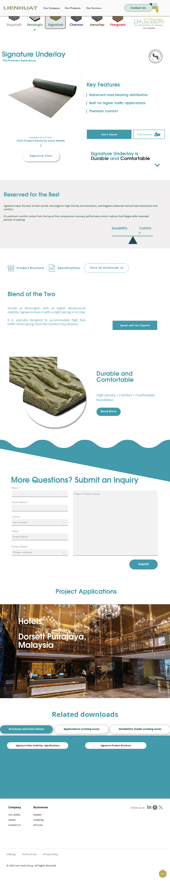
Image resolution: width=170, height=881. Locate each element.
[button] (41, 156)
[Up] (163, 874)
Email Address (19, 502)
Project (15, 531)
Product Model (19, 546)
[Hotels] (85, 690)
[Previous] (22, 651)
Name (15, 488)
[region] (43, 99)
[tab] (26, 729)
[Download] (157, 165)
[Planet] (155, 807)
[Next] (148, 651)
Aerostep (97, 25)
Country (16, 516)
